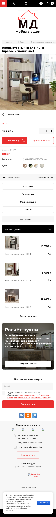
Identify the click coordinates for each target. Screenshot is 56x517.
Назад (28, 219)
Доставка (28, 186)
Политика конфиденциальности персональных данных (28, 396)
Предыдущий (13, 177)
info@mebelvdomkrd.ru (30, 447)
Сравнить (52, 58)
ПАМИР (6, 154)
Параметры (28, 194)
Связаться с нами (28, 487)
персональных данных (27, 395)
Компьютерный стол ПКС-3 (18, 280)
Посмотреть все (28, 316)
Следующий (43, 177)
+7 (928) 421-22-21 (27, 438)
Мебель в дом (28, 31)
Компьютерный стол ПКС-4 (18, 307)
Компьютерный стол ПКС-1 (18, 254)
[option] (28, 82)
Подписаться (28, 404)
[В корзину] (49, 254)
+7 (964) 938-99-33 (28, 435)
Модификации (28, 202)
